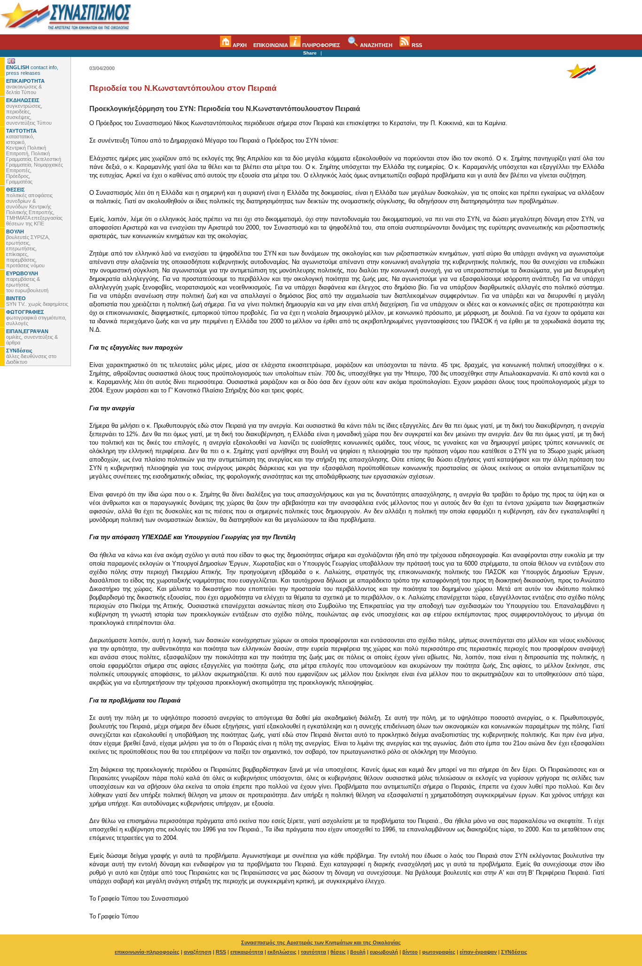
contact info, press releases (32, 70)
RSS (416, 45)
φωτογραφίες (438, 952)
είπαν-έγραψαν (478, 952)
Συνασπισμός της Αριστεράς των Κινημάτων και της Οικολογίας (321, 942)
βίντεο (410, 952)
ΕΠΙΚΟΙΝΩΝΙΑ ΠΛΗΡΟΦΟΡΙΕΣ (296, 45)
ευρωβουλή (384, 952)
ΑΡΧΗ (239, 45)
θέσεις (338, 952)
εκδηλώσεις (282, 952)
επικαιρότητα (246, 952)
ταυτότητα (313, 952)
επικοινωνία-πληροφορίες (147, 952)
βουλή (358, 952)
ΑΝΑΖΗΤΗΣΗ (375, 45)
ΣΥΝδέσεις (514, 952)
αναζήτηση (197, 952)
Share (310, 53)
